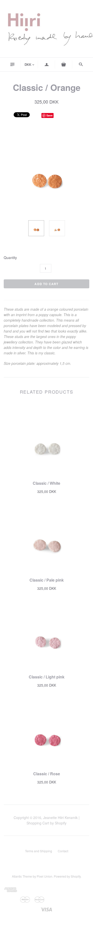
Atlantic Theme (22, 876)
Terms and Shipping (38, 851)
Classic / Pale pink (47, 580)
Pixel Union (44, 876)
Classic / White (46, 483)
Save (49, 115)
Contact (63, 851)
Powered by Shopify (67, 876)
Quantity (10, 257)
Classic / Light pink (46, 677)
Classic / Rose (46, 774)
